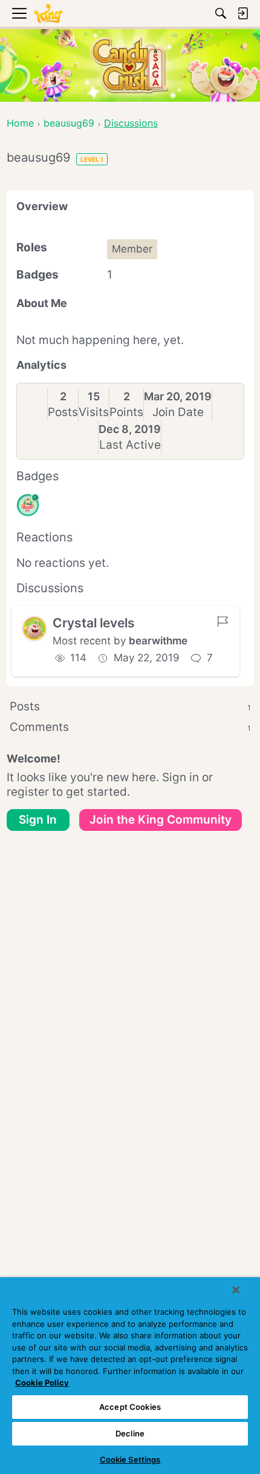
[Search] (221, 13)
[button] (34, 628)
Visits (94, 412)
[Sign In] (242, 13)
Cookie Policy (42, 1382)
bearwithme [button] (158, 641)
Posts (63, 412)
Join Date (178, 412)
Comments (130, 727)
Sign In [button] (38, 820)
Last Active (130, 445)
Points (126, 412)
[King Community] (48, 14)
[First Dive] (27, 505)
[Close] (235, 1290)
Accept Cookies (130, 1407)
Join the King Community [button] (160, 820)
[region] (130, 1375)
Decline (130, 1433)
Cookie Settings (130, 1459)
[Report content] (222, 621)
